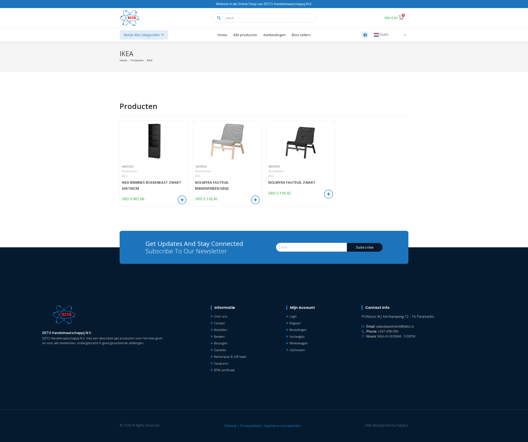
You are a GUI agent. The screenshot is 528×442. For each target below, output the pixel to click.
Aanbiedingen (274, 35)
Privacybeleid (250, 425)
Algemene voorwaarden (282, 425)
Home (222, 35)
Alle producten (245, 35)
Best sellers (301, 35)
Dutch (383, 35)
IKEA (149, 60)
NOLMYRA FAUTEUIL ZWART (291, 182)
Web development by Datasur (386, 425)
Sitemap (230, 425)
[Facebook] (365, 34)
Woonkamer (129, 171)
